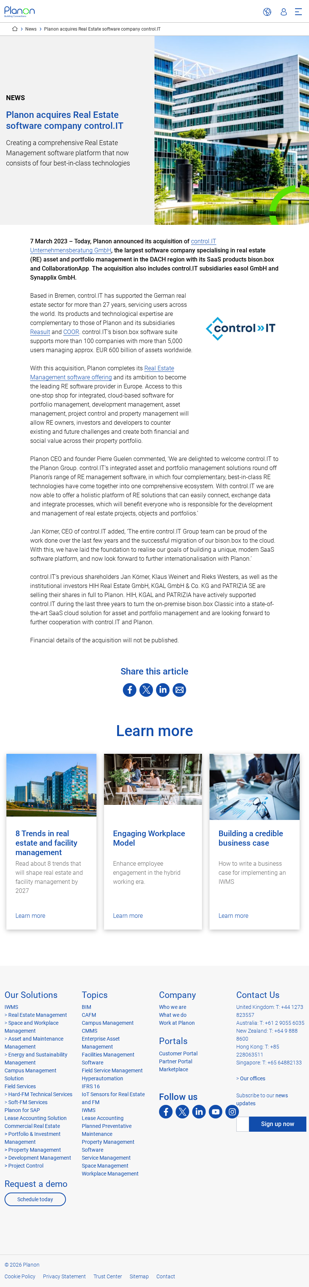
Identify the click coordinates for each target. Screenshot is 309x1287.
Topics (95, 995)
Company (177, 995)
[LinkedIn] (163, 690)
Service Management (106, 1158)
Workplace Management (110, 1174)
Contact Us (258, 995)
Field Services (20, 1086)
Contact (165, 1276)
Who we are (172, 1007)
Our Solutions (31, 995)
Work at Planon (177, 1023)
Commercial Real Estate (32, 1126)
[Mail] (179, 690)
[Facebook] (129, 690)
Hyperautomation (102, 1078)
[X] (146, 690)
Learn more (30, 915)
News (31, 29)
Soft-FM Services (27, 1102)
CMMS (89, 1031)
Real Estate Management (37, 1015)
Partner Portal (175, 1061)
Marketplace (173, 1069)
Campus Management (108, 1023)
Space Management (105, 1166)
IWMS (11, 1007)
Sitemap (139, 1276)
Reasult (40, 332)
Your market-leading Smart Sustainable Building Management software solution (15, 28)
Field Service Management (112, 1070)
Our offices (252, 1078)
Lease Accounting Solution (36, 1118)
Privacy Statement (64, 1276)
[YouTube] (215, 1111)
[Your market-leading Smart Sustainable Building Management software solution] (20, 12)
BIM (86, 1007)
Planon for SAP (22, 1110)
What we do (173, 1015)
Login (283, 12)
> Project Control (24, 1166)
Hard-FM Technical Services (40, 1094)
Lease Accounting (103, 1118)
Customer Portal (178, 1053)
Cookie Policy (20, 1276)
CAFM (89, 1015)
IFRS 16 (91, 1086)
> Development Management (38, 1158)
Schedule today (35, 1199)
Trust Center (107, 1276)
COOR (71, 332)
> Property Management (33, 1150)
